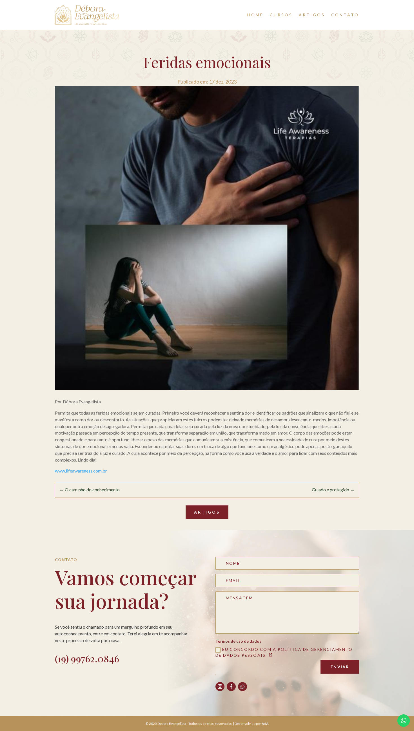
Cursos (281, 14)
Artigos (312, 14)
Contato (345, 14)
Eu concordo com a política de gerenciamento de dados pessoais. (284, 652)
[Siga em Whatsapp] (242, 686)
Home (255, 14)
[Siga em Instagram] (219, 686)
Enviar (340, 666)
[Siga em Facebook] (231, 686)
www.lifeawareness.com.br (81, 470)
